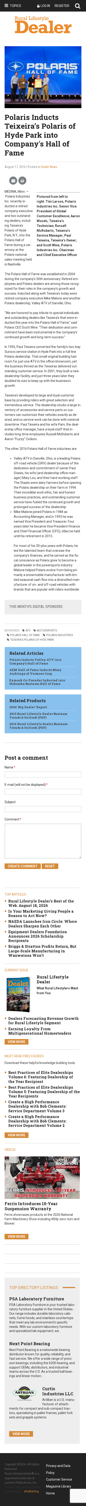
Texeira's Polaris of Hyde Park (32, 639)
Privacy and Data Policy (58, 1466)
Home (50, 1493)
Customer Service (59, 1479)
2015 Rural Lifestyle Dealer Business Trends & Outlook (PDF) (38, 715)
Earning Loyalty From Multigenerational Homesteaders (39, 1031)
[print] (22, 181)
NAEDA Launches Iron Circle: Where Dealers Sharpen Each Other (42, 923)
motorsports (47, 630)
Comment (13, 819)
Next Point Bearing (29, 1343)
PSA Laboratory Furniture (36, 1299)
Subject (10, 802)
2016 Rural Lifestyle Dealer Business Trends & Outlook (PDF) (38, 726)
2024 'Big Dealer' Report (28, 707)
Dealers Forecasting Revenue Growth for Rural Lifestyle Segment (43, 1020)
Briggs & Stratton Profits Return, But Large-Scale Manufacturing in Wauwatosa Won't (42, 950)
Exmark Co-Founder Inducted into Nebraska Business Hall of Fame (37, 682)
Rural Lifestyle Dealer (53, 979)
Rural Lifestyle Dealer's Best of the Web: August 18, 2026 (41, 903)
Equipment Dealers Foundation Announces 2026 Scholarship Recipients (37, 936)
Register (62, 6)
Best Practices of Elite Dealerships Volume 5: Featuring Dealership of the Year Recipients (44, 1091)
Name (10, 767)
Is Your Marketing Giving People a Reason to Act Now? (41, 913)
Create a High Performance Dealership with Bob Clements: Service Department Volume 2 (37, 1121)
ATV (28, 630)
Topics (15, 6)
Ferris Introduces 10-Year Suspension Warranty (31, 1206)
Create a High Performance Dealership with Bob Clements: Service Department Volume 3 (37, 1106)
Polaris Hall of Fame (25, 635)
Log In (45, 6)
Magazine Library (58, 1486)
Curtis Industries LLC (57, 1391)
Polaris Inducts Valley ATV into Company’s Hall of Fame (35, 661)
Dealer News (49, 167)
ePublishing (31, 1491)
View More (16, 1042)
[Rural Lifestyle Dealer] (18, 994)
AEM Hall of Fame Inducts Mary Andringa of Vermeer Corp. (35, 672)
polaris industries (59, 635)
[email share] (13, 181)
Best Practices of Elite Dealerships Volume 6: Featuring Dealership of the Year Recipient (40, 1077)
